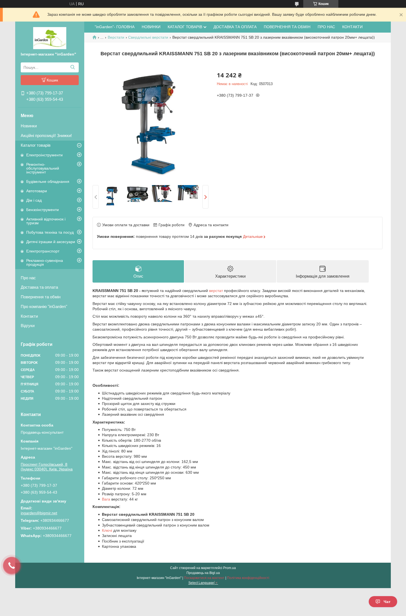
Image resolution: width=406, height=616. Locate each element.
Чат (387, 601)
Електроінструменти (44, 155)
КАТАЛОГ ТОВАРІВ (185, 27)
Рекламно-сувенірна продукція (44, 262)
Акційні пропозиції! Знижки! (46, 135)
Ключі (107, 530)
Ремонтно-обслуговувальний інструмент (42, 168)
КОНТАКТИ (352, 27)
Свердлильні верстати (148, 37)
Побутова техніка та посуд (50, 232)
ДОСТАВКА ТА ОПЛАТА (235, 27)
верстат (216, 290)
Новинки (29, 125)
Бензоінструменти (42, 209)
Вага (106, 499)
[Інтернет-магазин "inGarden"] (49, 38)
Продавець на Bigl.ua (203, 573)
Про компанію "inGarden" (44, 306)
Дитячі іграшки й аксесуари (50, 241)
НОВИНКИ (151, 27)
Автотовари (36, 191)
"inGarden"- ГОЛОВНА (115, 27)
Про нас (28, 277)
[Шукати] (72, 67)
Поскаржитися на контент (204, 578)
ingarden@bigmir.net (39, 513)
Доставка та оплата (39, 287)
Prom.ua (229, 568)
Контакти (29, 316)
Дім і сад (34, 200)
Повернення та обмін (40, 296)
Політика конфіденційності (248, 578)
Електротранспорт (42, 251)
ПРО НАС (326, 27)
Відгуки (28, 325)
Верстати (116, 37)
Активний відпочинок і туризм (45, 221)
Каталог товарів (36, 145)
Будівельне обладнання (47, 181)
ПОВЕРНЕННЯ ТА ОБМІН (287, 27)
